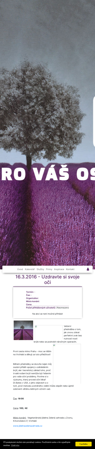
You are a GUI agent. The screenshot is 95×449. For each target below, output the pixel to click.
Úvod (20, 269)
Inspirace (59, 269)
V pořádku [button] (83, 444)
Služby (40, 269)
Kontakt (70, 269)
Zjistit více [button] (15, 445)
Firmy (49, 269)
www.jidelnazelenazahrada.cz (27, 426)
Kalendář (30, 269)
